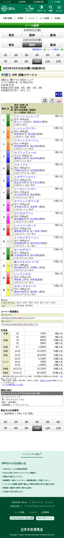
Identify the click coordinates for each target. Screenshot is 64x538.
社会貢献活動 (38, 2)
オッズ (58, 94)
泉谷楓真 (18, 219)
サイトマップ (37, 502)
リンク (50, 502)
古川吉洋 (18, 194)
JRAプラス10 (45, 380)
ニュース (7, 2)
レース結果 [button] (44, 18)
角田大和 (18, 291)
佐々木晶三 (35, 231)
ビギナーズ (41, 11)
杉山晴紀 (34, 219)
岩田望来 (18, 146)
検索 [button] (50, 11)
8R (16, 61)
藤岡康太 (18, 231)
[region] (32, 18)
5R (47, 55)
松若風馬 (18, 243)
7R (5, 61)
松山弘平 (18, 182)
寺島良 (33, 279)
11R (47, 61)
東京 (11, 35)
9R (26, 61)
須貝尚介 (37, 122)
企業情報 (22, 2)
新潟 (53, 35)
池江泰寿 (34, 146)
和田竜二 (18, 279)
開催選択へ (38, 49)
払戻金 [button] (57, 18)
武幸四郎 (34, 170)
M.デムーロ (20, 122)
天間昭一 (34, 267)
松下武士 (34, 182)
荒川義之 (32, 134)
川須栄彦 (18, 255)
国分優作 (18, 267)
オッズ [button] (31, 18)
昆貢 (32, 194)
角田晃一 (34, 291)
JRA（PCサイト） (45, 518)
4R (37, 55)
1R (5, 55)
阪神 (32, 35)
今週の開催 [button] (7, 18)
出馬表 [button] (20, 18)
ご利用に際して (15, 506)
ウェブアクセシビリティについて (41, 506)
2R (16, 55)
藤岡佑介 (18, 158)
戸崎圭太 (18, 170)
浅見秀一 (34, 206)
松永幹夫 (34, 158)
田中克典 (34, 255)
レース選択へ (54, 49)
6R (58, 55)
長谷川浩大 (35, 243)
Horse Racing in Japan (20, 518)
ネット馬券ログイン (29, 10)
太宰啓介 (18, 206)
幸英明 (17, 134)
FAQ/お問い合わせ (19, 502)
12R (58, 61)
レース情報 (56, 2)
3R (26, 55)
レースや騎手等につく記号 (13, 385)
